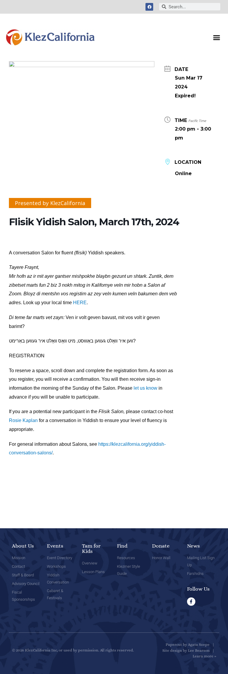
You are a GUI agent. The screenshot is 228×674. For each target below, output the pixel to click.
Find (122, 546)
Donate (161, 546)
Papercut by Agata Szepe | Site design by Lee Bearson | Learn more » (189, 650)
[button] (216, 37)
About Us (23, 546)
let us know (145, 388)
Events (55, 546)
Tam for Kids (91, 548)
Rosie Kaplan (23, 420)
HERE (80, 302)
